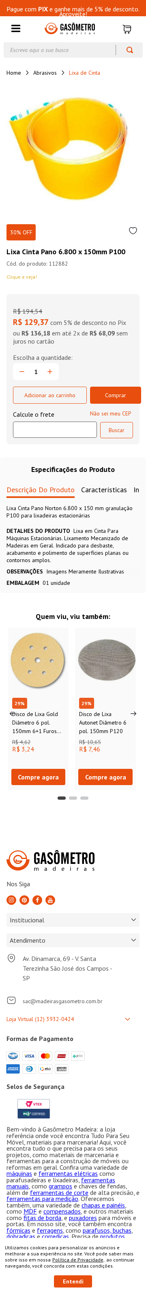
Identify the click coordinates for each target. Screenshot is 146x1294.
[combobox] (73, 50)
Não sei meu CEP (110, 413)
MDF (30, 1211)
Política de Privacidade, (78, 1260)
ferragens (50, 1230)
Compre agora (38, 777)
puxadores (83, 1218)
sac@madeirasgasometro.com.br (63, 1001)
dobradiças (20, 1236)
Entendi (73, 1281)
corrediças (55, 1236)
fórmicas (18, 1230)
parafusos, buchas (107, 1230)
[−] (22, 371)
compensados (62, 1211)
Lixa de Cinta (84, 72)
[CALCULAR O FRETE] (116, 430)
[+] (50, 371)
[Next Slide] (133, 714)
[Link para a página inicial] (13, 72)
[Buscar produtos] (126, 50)
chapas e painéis (103, 1205)
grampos (60, 1186)
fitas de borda (42, 1218)
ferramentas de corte (59, 1192)
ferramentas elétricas (68, 1173)
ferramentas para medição (42, 1198)
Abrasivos (45, 72)
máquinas (19, 1173)
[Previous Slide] (12, 714)
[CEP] (55, 424)
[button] (15, 29)
